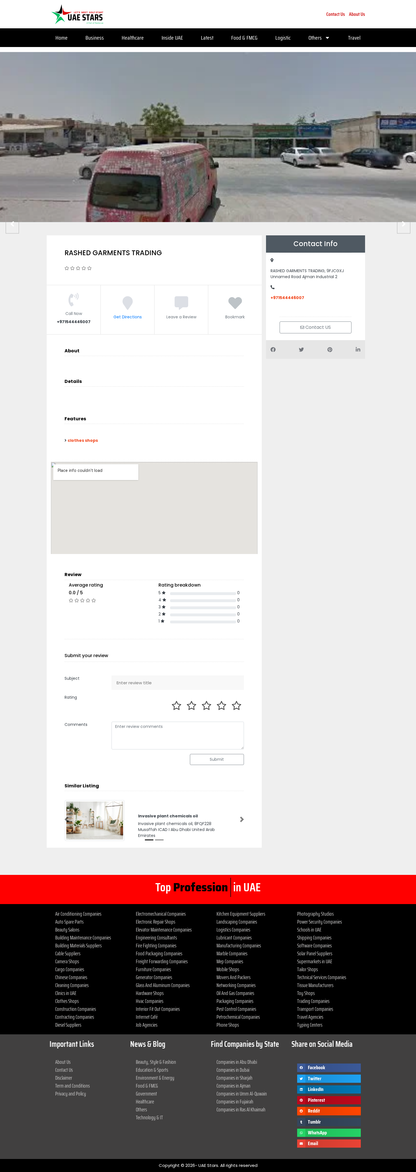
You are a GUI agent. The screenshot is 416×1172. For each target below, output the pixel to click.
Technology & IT (149, 1117)
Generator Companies (154, 977)
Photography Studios (315, 914)
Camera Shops (67, 961)
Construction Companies (75, 1009)
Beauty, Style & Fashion (156, 1062)
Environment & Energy (155, 1078)
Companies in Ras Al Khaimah (240, 1109)
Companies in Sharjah (234, 1078)
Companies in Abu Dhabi (236, 1062)
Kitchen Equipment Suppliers (240, 914)
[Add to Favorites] (235, 307)
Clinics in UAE (65, 993)
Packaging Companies (234, 1001)
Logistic (283, 37)
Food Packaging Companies (159, 953)
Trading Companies (313, 1001)
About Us (357, 14)
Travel (354, 37)
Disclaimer (63, 1078)
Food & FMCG (244, 37)
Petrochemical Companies (238, 1017)
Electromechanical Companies (161, 914)
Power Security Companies (319, 922)
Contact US (317, 327)
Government (146, 1094)
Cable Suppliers (67, 953)
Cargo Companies (69, 969)
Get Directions (127, 317)
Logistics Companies (233, 930)
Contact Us (335, 14)
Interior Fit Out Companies (158, 1009)
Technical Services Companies (321, 977)
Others (315, 37)
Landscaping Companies (236, 922)
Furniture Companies (153, 969)
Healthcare (133, 37)
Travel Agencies (310, 1017)
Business (94, 37)
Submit (217, 759)
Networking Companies (236, 985)
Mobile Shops (227, 969)
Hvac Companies (149, 1001)
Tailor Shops (307, 969)
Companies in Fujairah (234, 1101)
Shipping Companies (314, 937)
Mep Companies (229, 961)
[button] (66, 819)
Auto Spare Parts (69, 922)
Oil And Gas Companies (235, 993)
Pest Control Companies (236, 1009)
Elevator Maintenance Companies (164, 930)
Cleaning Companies (72, 985)
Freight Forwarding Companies (162, 961)
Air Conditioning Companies (78, 914)
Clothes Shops (67, 1001)
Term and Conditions (72, 1086)
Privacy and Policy (70, 1094)
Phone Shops (227, 1025)
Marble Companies (231, 953)
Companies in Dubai (232, 1070)
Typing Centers (309, 1025)
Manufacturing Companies (238, 945)
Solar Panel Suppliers (314, 953)
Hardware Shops (150, 993)
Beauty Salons (67, 930)
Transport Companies (315, 1009)
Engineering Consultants (156, 937)
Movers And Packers (233, 977)
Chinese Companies (71, 977)
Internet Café (147, 1017)
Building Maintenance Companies (83, 937)
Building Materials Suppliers (78, 945)
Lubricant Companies (234, 937)
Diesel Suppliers (68, 1025)
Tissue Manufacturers (315, 985)
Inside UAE (172, 37)
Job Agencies (146, 1025)
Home (61, 37)
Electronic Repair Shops (155, 922)
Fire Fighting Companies (156, 945)
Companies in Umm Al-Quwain (241, 1094)
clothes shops (83, 440)
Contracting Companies (74, 1017)
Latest (207, 37)
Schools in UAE (309, 930)
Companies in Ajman (233, 1086)
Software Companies (314, 945)
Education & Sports (152, 1070)
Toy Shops (306, 993)
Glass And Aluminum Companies (163, 985)
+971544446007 (287, 298)
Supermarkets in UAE (314, 961)
